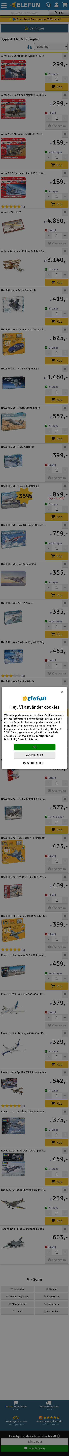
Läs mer (34, 739)
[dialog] (34, 728)
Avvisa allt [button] (34, 755)
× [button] (61, 693)
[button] (34, 763)
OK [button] (34, 747)
